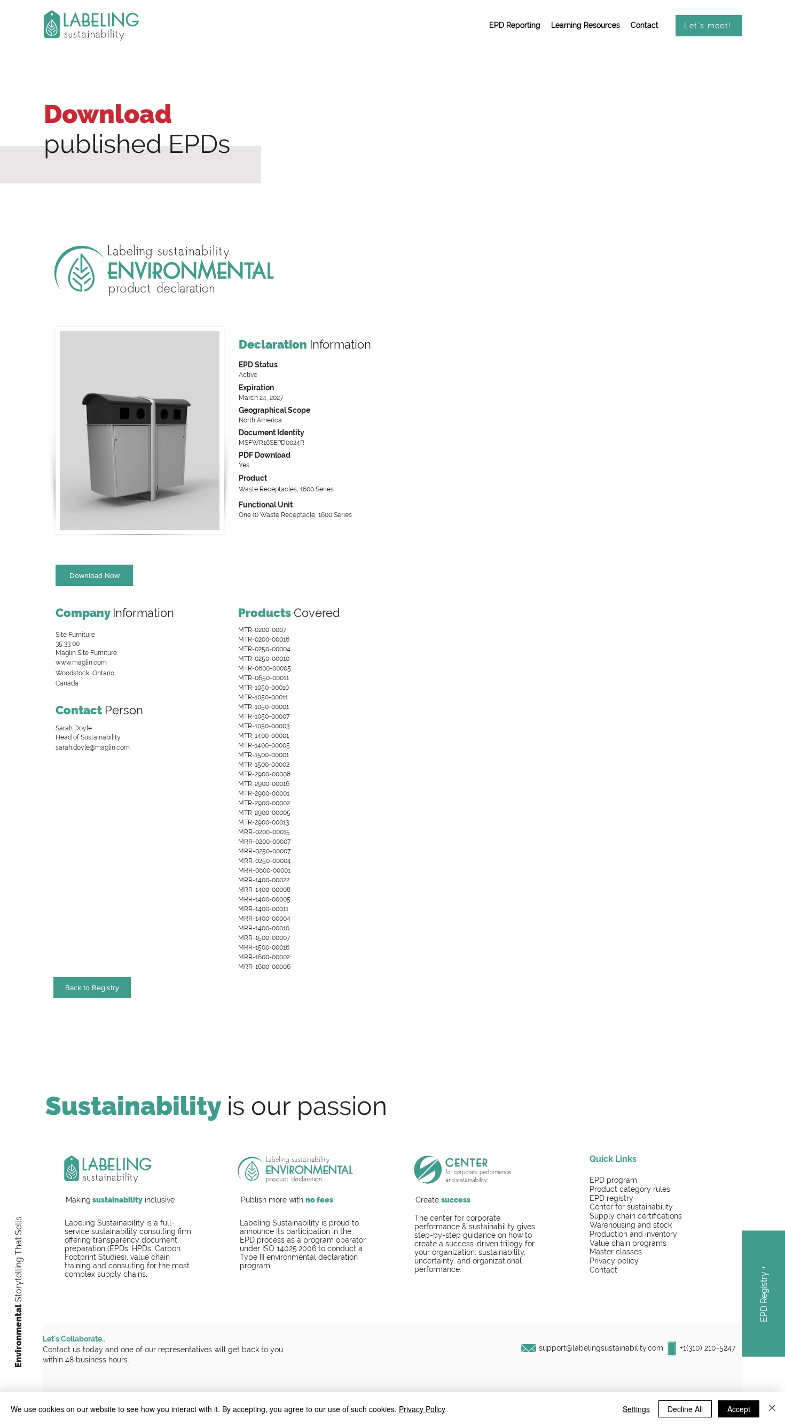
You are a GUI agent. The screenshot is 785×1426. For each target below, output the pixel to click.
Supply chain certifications (636, 1216)
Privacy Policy (422, 1409)
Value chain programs (628, 1243)
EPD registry (611, 1198)
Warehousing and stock (631, 1225)
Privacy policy (614, 1261)
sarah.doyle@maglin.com (93, 747)
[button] (515, 25)
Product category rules (630, 1189)
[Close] (772, 1408)
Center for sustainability (631, 1207)
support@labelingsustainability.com (601, 1348)
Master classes (616, 1251)
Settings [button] (636, 1409)
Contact (603, 1270)
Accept (738, 1409)
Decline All (685, 1409)
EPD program (613, 1180)
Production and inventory (633, 1234)
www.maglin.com (81, 662)
